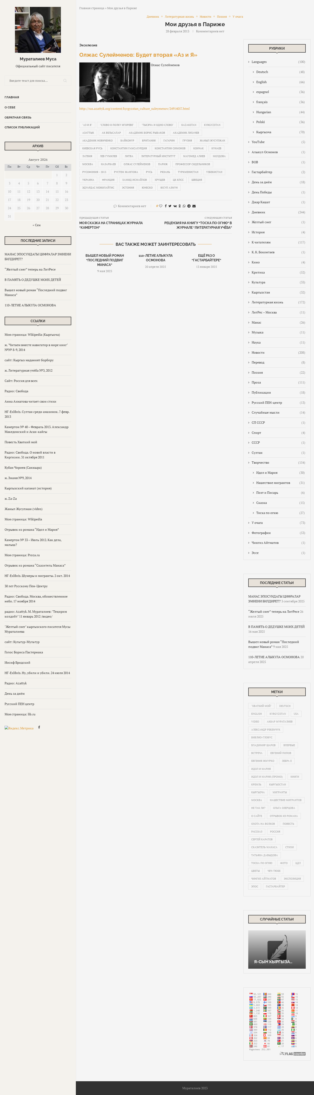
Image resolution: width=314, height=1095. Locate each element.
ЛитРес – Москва (278, 312)
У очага (278, 522)
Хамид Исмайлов (134, 179)
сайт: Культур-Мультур (22, 642)
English (280, 82)
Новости (278, 352)
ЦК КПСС (178, 179)
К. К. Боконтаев (278, 252)
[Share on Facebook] (166, 206)
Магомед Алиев (194, 156)
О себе (10, 107)
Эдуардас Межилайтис (98, 187)
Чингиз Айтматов (278, 542)
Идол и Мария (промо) (267, 776)
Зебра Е (287, 760)
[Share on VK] (175, 206)
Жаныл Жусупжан (212, 140)
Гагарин (169, 140)
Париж (163, 164)
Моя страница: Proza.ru (22, 555)
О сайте (256, 816)
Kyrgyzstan (212, 125)
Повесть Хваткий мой (21, 442)
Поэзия (278, 372)
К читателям (278, 242)
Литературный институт (158, 156)
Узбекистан (214, 172)
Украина (88, 179)
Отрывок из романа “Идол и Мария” (32, 529)
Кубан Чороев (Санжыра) (23, 467)
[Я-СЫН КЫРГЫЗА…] (277, 949)
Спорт (278, 432)
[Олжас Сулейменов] (115, 65)
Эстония (128, 187)
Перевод (278, 362)
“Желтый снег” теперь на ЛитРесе (30, 269)
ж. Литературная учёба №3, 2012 (28, 370)
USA (296, 713)
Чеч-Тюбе (274, 870)
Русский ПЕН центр (19, 704)
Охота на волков (263, 823)
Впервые (289, 745)
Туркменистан (188, 172)
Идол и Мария (280, 472)
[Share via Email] (194, 206)
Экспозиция (292, 878)
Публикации (278, 392)
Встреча (257, 753)
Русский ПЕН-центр (278, 402)
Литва (129, 156)
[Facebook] (39, 728)
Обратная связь (18, 117)
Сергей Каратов (262, 839)
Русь (149, 172)
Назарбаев (108, 164)
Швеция (196, 179)
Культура (278, 282)
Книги (295, 776)
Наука (278, 342)
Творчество (278, 462)
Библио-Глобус (261, 737)
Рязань (165, 172)
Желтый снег (278, 222)
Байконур (127, 140)
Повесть (288, 823)
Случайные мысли (278, 412)
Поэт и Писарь (280, 492)
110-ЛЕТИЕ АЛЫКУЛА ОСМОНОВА (30, 305)
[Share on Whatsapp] (184, 206)
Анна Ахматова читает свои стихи (30, 401)
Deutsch (280, 72)
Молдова (219, 156)
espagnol (280, 92)
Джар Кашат (278, 202)
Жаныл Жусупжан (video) (24, 509)
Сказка (280, 502)
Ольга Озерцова (284, 808)
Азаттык (88, 132)
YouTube (278, 142)
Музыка (278, 332)
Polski (280, 122)
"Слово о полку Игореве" (117, 125)
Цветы (255, 870)
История (278, 232)
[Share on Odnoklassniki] (180, 206)
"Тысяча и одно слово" (158, 125)
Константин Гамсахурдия (128, 148)
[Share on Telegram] (189, 206)
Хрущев (160, 179)
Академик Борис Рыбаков (147, 132)
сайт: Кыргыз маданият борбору (29, 360)
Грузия (187, 140)
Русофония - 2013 (94, 172)
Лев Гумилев (108, 156)
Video (255, 721)
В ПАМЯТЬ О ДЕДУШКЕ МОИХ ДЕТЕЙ (33, 279)
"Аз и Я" (87, 125)
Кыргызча (280, 132)
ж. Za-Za (11, 498)
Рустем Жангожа (126, 172)
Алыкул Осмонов (278, 152)
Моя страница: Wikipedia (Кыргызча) (32, 334)
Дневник (278, 212)
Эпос (254, 886)
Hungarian (280, 112)
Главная (12, 97)
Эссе (278, 552)
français (280, 102)
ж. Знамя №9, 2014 (18, 478)
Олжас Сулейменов (137, 164)
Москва (87, 164)
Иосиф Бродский (17, 662)
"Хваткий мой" (261, 706)
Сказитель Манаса (264, 847)
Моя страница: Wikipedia (23, 519)
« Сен (37, 225)
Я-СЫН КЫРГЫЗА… (273, 961)
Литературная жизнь (278, 302)
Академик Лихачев (186, 132)
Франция (108, 179)
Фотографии (278, 533)
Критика (278, 272)
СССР (278, 442)
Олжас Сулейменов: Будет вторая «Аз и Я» (138, 54)
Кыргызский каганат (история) (28, 488)
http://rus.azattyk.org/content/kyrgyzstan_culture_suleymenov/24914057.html (134, 108)
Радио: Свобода (16, 391)
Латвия (87, 156)
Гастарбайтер (278, 172)
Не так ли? (258, 808)
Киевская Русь (92, 148)
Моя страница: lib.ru (20, 714)
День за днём (15, 693)
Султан (278, 452)
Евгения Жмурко (262, 760)
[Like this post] (160, 206)
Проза (278, 382)
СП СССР (278, 422)
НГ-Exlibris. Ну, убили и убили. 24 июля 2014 (37, 673)
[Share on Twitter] (169, 206)
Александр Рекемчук (265, 729)
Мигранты (280, 792)
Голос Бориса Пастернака (24, 652)
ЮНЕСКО (147, 187)
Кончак (198, 148)
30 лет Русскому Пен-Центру (26, 586)
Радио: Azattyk (16, 683)
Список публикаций (22, 127)
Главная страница (91, 8)
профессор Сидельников (192, 164)
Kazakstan (188, 125)
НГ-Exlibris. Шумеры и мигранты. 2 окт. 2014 (37, 575)
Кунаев (216, 148)
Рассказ (256, 831)
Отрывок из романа (284, 816)
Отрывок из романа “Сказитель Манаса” (35, 565)
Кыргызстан (278, 292)
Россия (275, 831)
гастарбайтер (275, 886)
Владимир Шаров (263, 745)
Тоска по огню (280, 513)
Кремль (256, 784)
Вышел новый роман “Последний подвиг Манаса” (105, 260)
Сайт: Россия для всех (21, 380)
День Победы (278, 192)
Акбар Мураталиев (280, 721)
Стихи (289, 847)
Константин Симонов (170, 148)
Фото (284, 863)
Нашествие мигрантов (280, 482)
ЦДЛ (298, 863)
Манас (278, 322)
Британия (149, 140)
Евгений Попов (280, 753)
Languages (278, 61)
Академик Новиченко (97, 140)
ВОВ (278, 162)
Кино (278, 262)
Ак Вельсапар (111, 132)
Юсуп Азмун (169, 187)
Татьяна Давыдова (264, 855)
